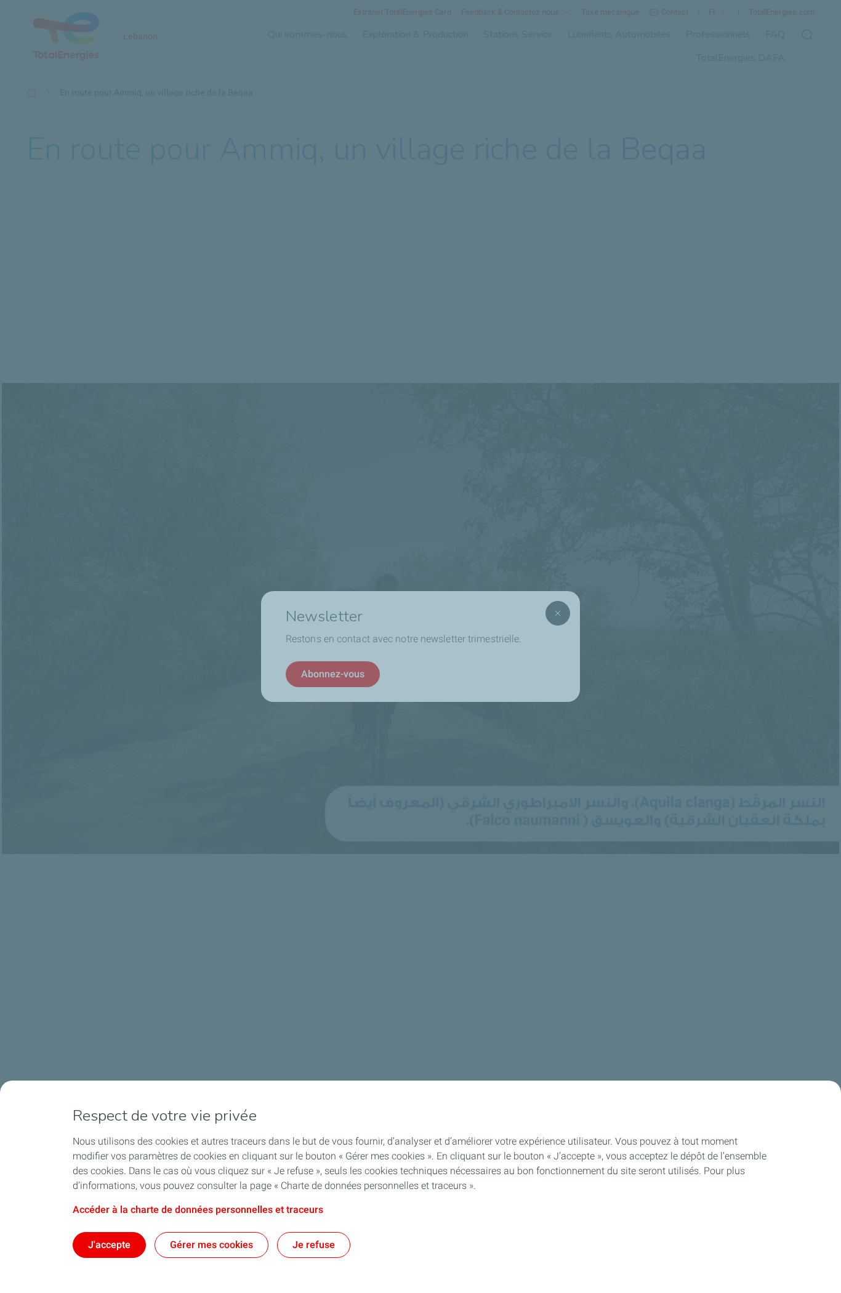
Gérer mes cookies (211, 1245)
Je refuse (313, 1245)
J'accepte (109, 1245)
